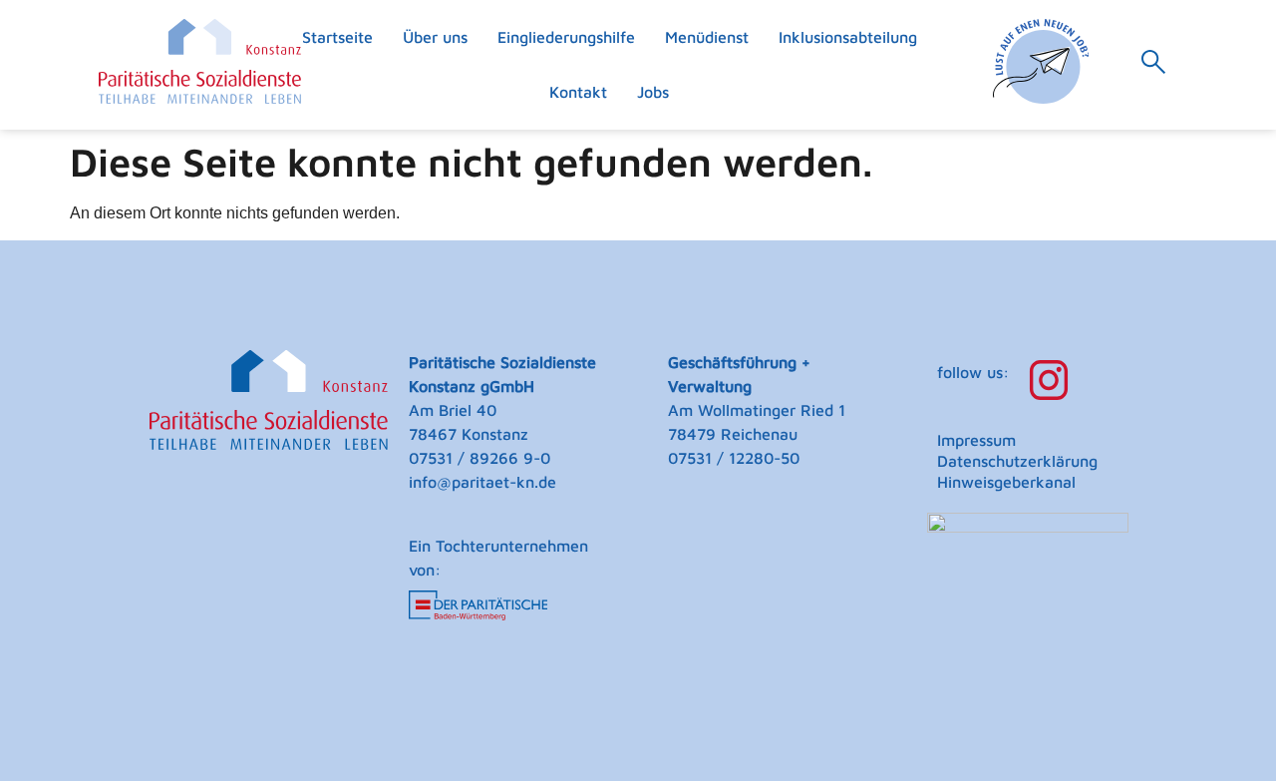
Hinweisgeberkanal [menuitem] (1006, 482)
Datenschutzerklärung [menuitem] (1017, 461)
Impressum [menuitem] (976, 440)
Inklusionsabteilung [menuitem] (848, 37)
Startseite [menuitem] (337, 37)
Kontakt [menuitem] (578, 92)
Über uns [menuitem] (435, 37)
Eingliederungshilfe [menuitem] (566, 37)
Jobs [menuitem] (653, 92)
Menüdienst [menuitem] (707, 37)
